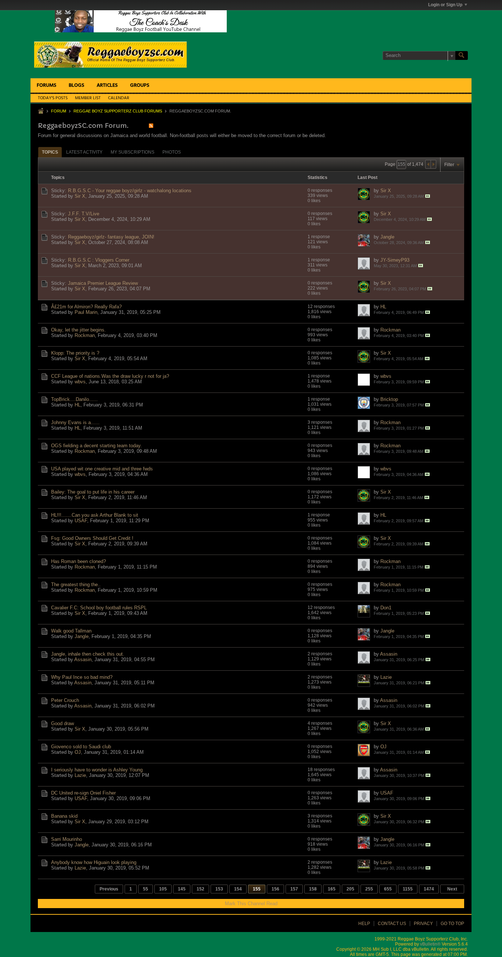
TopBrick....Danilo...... (74, 399)
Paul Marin (86, 312)
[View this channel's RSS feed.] (151, 125)
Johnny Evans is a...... (75, 422)
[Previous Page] (428, 164)
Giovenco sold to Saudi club (81, 746)
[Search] (461, 55)
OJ (78, 752)
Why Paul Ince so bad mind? (81, 677)
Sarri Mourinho (66, 839)
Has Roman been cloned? (78, 561)
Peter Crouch (65, 700)
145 (182, 889)
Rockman (85, 335)
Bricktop (389, 399)
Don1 (385, 607)
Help (364, 923)
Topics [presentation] (50, 152)
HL (383, 306)
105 (163, 889)
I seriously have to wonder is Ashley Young (97, 770)
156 (275, 889)
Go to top (452, 923)
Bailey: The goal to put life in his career (93, 492)
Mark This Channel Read (251, 903)
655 (388, 889)
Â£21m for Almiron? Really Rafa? (86, 306)
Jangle (387, 237)
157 (294, 889)
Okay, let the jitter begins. (78, 330)
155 (257, 889)
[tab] (50, 152)
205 (350, 889)
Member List (88, 98)
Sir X (80, 196)
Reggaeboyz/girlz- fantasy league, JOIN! (111, 237)
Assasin (83, 659)
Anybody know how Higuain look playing (93, 862)
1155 (408, 889)
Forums (46, 85)
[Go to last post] (427, 196)
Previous (109, 889)
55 (145, 889)
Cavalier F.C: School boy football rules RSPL (99, 607)
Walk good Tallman (71, 631)
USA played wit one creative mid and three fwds (102, 469)
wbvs (80, 381)
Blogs (76, 85)
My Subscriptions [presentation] (132, 152)
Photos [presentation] (171, 152)
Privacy (423, 923)
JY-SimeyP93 (394, 260)
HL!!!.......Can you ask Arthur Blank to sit (94, 515)
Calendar (118, 98)
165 (332, 889)
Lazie (386, 677)
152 (200, 889)
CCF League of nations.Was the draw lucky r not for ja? (110, 376)
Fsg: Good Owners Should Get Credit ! (92, 538)
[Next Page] (433, 164)
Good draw (62, 723)
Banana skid (64, 816)
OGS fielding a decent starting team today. (96, 445)
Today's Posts (53, 98)
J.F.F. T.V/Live (83, 213)
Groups (139, 85)
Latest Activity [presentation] (84, 152)
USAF (81, 520)
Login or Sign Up (445, 4)
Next (452, 889)
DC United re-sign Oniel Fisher (83, 793)
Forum (58, 111)
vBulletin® (430, 944)
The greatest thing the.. (76, 584)
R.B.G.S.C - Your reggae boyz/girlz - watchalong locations (129, 190)
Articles (107, 85)
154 (238, 889)
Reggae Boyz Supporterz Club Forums (117, 111)
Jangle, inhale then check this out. (87, 654)
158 (313, 889)
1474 (429, 889)
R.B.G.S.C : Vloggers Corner (98, 260)
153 (219, 889)
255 (369, 889)
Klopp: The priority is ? (75, 353)
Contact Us (392, 923)
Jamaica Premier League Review (103, 283)
